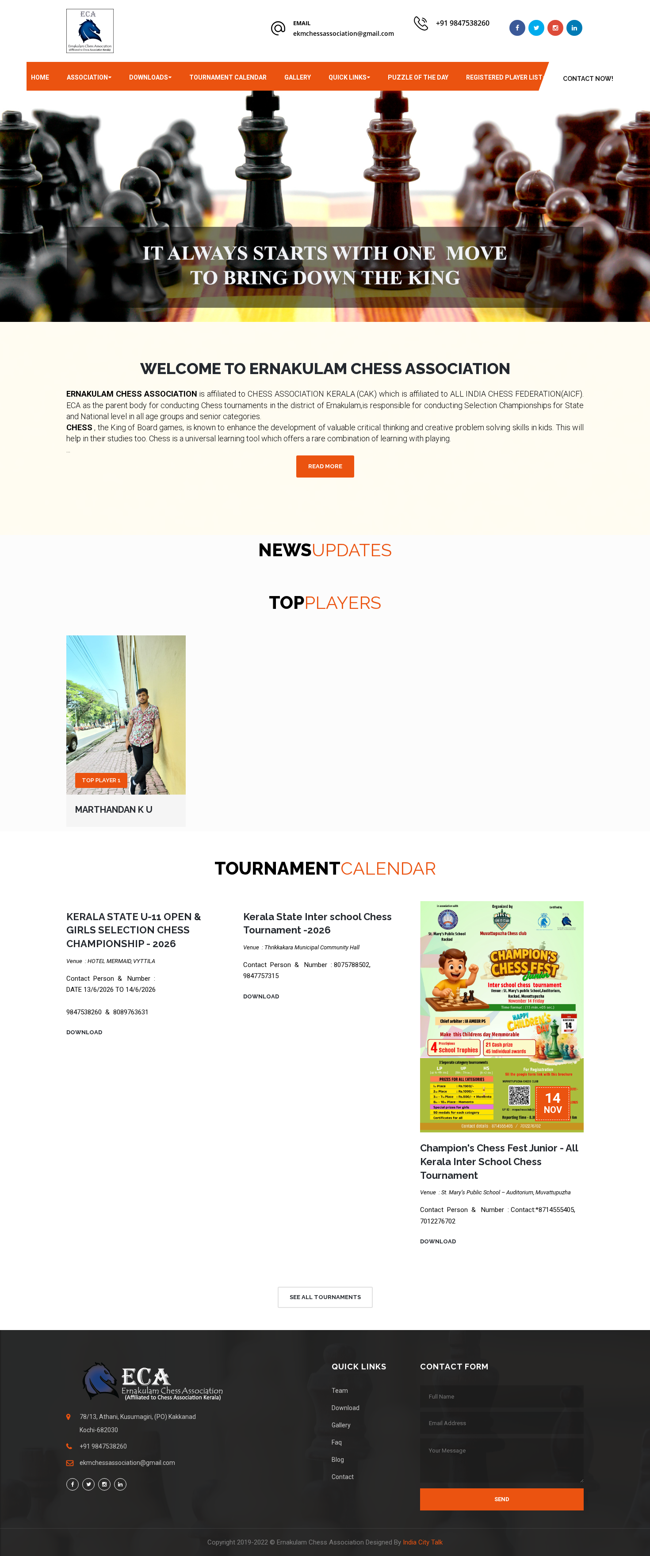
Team (340, 1390)
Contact (343, 1476)
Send (501, 1499)
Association (87, 77)
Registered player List (504, 77)
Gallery (297, 77)
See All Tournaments (325, 1297)
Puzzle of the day (418, 77)
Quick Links (348, 77)
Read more (325, 466)
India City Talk (423, 1542)
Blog (338, 1459)
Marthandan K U (114, 809)
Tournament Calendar (228, 77)
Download (84, 1032)
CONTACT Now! (588, 78)
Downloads (148, 77)
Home (40, 77)
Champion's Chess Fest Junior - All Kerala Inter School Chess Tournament (499, 1161)
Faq (337, 1442)
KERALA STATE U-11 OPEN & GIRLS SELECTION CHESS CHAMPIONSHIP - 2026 (133, 930)
